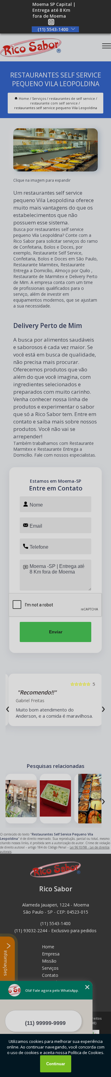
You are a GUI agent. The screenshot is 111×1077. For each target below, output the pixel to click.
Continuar (55, 1063)
